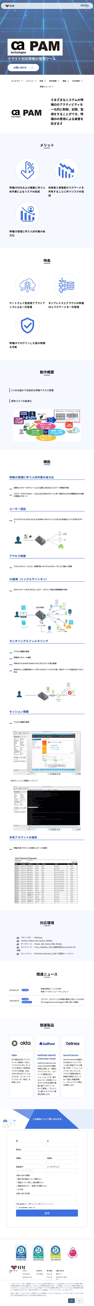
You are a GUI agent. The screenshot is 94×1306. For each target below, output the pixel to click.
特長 (42, 81)
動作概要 (53, 81)
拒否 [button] (79, 1301)
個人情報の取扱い (21, 1203)
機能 (65, 81)
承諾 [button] (71, 1301)
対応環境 (76, 81)
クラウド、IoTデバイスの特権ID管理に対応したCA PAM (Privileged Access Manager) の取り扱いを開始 (62, 1000)
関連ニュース (45, 86)
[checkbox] (46, 1184)
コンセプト (16, 81)
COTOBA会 (39, 1274)
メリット (30, 81)
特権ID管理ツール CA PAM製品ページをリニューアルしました (54, 990)
